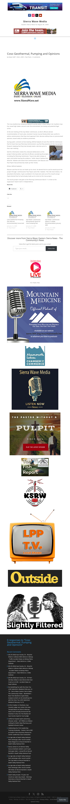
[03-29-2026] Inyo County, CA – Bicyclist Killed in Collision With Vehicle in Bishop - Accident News (20, 668)
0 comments (36, 57)
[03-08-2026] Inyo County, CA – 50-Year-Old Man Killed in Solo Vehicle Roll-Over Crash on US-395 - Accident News (20, 680)
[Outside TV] (35, 586)
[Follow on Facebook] (29, 15)
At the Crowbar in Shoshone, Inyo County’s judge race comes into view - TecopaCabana (19, 707)
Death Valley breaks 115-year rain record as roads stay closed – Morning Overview (20, 777)
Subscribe (51, 248)
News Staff (12, 57)
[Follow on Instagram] (33, 15)
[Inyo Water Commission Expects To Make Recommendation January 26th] (53, 214)
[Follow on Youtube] (40, 15)
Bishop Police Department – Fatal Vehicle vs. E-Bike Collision (20, 661)
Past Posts (28, 57)
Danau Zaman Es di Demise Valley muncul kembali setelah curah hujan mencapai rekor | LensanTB (19, 749)
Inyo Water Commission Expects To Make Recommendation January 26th (53, 222)
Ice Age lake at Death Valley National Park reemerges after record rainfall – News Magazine (19, 740)
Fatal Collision (12, 684)
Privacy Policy (44, 799)
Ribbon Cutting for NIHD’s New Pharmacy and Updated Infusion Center (20, 723)
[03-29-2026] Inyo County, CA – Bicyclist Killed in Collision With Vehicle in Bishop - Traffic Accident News (20, 657)
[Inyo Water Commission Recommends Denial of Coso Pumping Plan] (34, 214)
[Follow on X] (36, 15)
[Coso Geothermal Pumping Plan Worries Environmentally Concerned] (15, 214)
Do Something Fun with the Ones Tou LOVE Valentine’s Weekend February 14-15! (20, 700)
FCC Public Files (35, 283)
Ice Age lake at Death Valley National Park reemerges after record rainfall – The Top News (19, 758)
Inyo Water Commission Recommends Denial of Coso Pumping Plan (33, 221)
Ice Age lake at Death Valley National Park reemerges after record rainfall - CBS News (19, 768)
